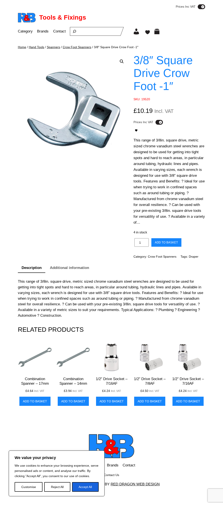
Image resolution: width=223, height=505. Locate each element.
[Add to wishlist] (136, 130)
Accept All (85, 487)
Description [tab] (32, 268)
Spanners (53, 47)
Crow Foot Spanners (77, 47)
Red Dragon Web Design (135, 484)
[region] (57, 473)
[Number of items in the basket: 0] (157, 31)
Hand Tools (36, 47)
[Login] (136, 31)
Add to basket (166, 242)
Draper (193, 256)
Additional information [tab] (69, 268)
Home (22, 47)
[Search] (74, 31)
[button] (122, 61)
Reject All (57, 487)
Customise (28, 487)
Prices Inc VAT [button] (186, 6)
